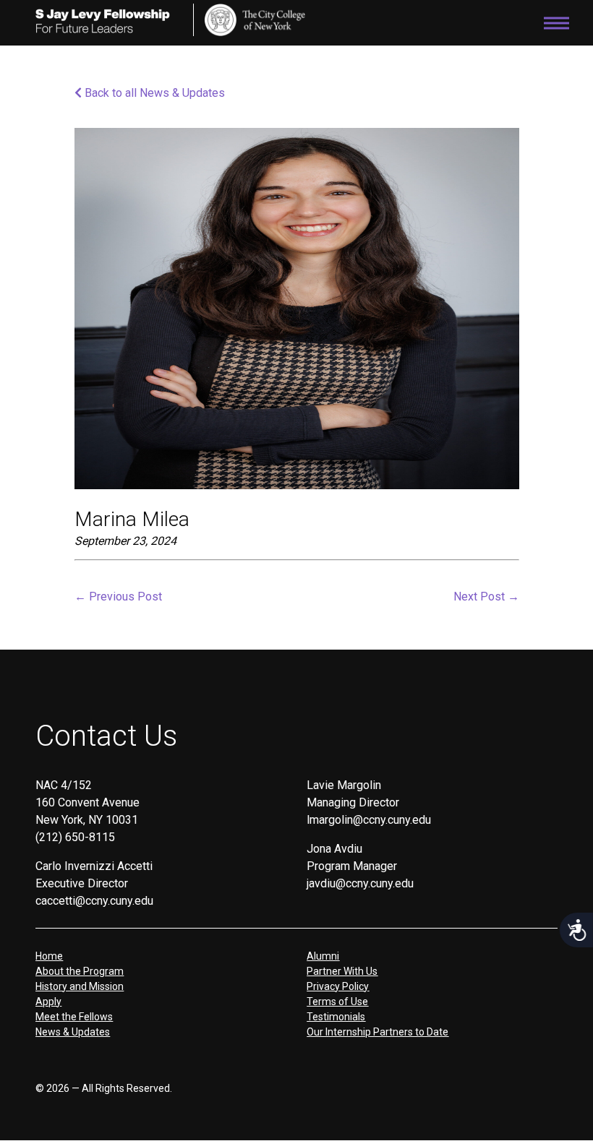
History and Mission (79, 986)
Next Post (486, 596)
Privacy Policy (338, 986)
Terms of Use (337, 1001)
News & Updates (72, 1032)
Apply (48, 1001)
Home (49, 956)
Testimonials (336, 1016)
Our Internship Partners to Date (377, 1032)
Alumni (323, 956)
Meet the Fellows (74, 1016)
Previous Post (118, 596)
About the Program (79, 971)
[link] (255, 20)
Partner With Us (342, 971)
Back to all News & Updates (153, 93)
